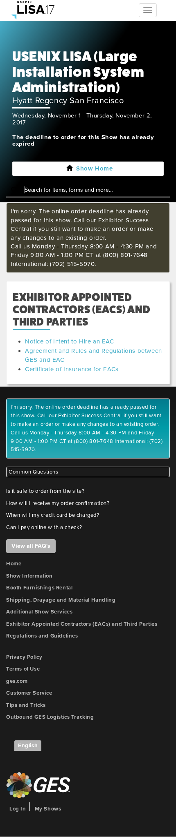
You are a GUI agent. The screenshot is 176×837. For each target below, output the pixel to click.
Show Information (29, 576)
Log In (17, 809)
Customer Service (29, 693)
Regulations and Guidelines (42, 636)
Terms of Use (23, 669)
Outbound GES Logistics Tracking (50, 717)
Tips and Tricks (26, 705)
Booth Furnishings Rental (39, 588)
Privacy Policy (24, 657)
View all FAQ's (30, 545)
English (28, 745)
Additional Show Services (39, 612)
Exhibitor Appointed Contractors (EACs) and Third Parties (82, 624)
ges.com (16, 681)
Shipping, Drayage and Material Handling (60, 600)
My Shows (48, 809)
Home (13, 563)
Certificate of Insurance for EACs (72, 369)
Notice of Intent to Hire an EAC (69, 341)
